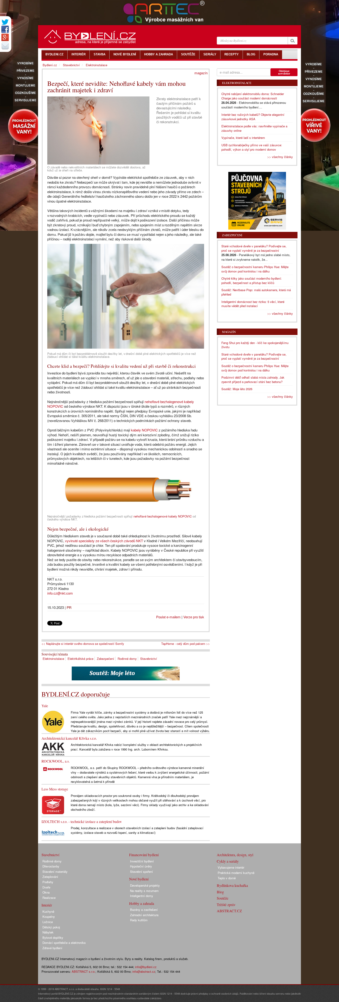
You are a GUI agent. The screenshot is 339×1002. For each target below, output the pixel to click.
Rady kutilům (139, 920)
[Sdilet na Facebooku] (5, 29)
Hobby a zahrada (141, 903)
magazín (201, 72)
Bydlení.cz (50, 65)
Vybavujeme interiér (231, 867)
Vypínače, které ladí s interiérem (243, 137)
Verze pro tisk (193, 616)
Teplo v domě (227, 878)
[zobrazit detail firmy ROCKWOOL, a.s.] (53, 768)
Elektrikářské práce (80, 658)
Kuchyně (48, 911)
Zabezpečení (105, 658)
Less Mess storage (55, 789)
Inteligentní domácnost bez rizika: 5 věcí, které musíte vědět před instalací (252, 303)
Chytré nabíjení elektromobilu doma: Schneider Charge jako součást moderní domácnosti (252, 96)
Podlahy (47, 882)
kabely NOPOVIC (144, 430)
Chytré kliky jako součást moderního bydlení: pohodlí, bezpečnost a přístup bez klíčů (251, 280)
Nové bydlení (139, 878)
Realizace (49, 897)
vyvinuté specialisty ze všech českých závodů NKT (104, 540)
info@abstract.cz (143, 971)
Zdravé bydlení (52, 948)
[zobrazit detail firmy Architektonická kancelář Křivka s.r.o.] (53, 749)
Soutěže (222, 898)
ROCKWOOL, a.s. (56, 761)
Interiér (47, 905)
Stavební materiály (55, 871)
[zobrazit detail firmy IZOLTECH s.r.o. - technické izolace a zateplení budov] (53, 832)
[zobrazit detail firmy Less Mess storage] (53, 804)
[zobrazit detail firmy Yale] (53, 721)
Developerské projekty (145, 885)
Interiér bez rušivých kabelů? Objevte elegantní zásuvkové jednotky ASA (252, 116)
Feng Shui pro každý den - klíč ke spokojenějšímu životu (254, 345)
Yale (45, 705)
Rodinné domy (127, 658)
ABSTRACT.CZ (229, 910)
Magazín (229, 332)
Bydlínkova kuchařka (232, 885)
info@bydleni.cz (146, 967)
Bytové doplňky (52, 937)
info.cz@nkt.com (60, 593)
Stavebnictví (148, 658)
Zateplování (50, 876)
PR (69, 607)
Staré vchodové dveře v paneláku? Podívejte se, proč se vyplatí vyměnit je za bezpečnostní (253, 248)
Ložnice (47, 922)
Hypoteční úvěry (141, 866)
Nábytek (48, 932)
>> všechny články (280, 157)
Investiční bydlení (142, 861)
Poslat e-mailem (168, 616)
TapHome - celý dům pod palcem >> (185, 644)
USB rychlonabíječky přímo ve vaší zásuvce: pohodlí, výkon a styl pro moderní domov (251, 147)
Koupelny (48, 916)
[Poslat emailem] (5, 46)
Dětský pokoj (51, 927)
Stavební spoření (141, 871)
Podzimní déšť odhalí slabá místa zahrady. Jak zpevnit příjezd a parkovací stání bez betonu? (252, 379)
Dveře (46, 887)
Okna (46, 892)
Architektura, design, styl (235, 854)
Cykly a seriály (228, 861)
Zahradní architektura (144, 915)
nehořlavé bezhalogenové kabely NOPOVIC (163, 516)
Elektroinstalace (53, 658)
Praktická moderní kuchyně (236, 872)
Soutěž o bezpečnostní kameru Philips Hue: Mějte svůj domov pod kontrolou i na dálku (254, 269)
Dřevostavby (50, 866)
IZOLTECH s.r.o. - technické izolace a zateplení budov (82, 821)
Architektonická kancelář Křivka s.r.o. (69, 738)
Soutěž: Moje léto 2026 (236, 389)
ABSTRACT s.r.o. (83, 971)
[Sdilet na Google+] (5, 37)
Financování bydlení (144, 854)
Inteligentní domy (141, 896)
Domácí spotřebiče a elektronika (64, 942)
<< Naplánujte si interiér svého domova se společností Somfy (83, 644)
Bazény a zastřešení (144, 909)
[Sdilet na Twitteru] (5, 22)
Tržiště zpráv (226, 904)
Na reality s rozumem (144, 890)
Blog (220, 891)
